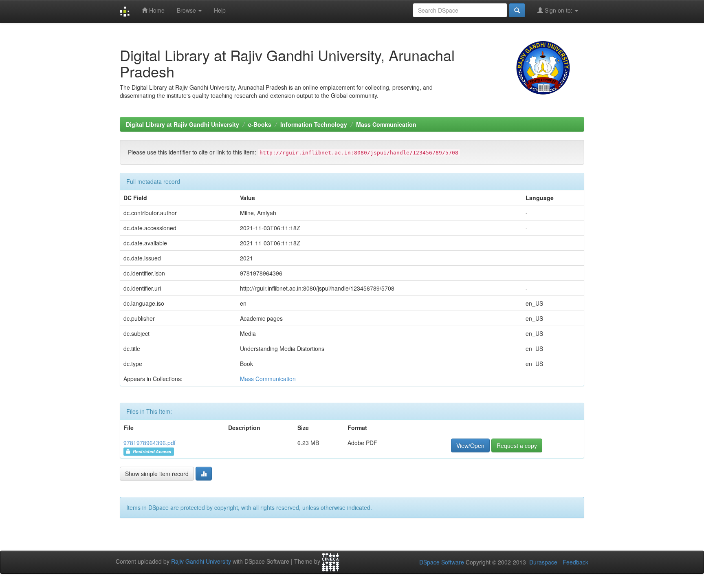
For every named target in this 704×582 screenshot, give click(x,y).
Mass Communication (386, 124)
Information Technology (313, 124)
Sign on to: (558, 10)
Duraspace (543, 562)
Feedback (575, 562)
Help (220, 10)
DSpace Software (441, 562)
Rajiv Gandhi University (201, 561)
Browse (187, 10)
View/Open (470, 445)
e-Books (259, 124)
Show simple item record (157, 474)
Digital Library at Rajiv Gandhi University (182, 124)
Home (156, 10)
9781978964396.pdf (149, 443)
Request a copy (517, 445)
